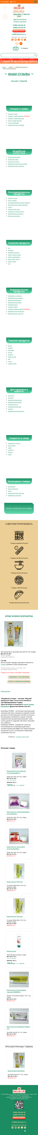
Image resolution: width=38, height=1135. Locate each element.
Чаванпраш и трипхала (15, 296)
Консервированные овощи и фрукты (19, 203)
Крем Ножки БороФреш (16, 1071)
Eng (21, 43)
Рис (9, 248)
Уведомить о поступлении (19, 677)
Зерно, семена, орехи (14, 255)
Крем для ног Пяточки (15, 882)
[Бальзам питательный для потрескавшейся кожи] (19, 760)
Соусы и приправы (13, 123)
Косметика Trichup (13, 162)
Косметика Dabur (13, 159)
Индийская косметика (14, 407)
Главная (4, 67)
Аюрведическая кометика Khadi (17, 164)
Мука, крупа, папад (13, 259)
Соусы (10, 207)
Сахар (9, 454)
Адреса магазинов (19, 19)
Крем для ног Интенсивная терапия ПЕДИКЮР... (16, 991)
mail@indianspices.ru (19, 34)
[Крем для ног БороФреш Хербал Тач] (19, 1016)
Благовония (11, 486)
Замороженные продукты (15, 214)
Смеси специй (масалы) (15, 121)
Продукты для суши (14, 209)
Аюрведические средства (15, 313)
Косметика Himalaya (14, 157)
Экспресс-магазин (19, 22)
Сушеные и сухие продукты (16, 211)
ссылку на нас (25, 1095)
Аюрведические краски (15, 400)
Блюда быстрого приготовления (18, 205)
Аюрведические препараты (16, 411)
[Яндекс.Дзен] (22, 40)
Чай (9, 264)
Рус (17, 43)
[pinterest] (25, 40)
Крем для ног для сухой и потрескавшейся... (16, 848)
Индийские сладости (14, 443)
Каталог (11, 67)
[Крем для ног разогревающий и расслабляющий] (19, 801)
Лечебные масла (13, 305)
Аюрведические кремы (14, 302)
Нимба (3, 664)
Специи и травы (12, 114)
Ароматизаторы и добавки (16, 125)
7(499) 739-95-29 (19, 28)
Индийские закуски (13, 252)
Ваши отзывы (19, 74)
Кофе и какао (12, 261)
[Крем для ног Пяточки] (19, 871)
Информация (5, 691)
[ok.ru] (19, 40)
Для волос (11, 396)
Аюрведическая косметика (16, 166)
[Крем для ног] (19, 940)
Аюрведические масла (14, 300)
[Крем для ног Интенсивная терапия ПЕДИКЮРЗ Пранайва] (19, 979)
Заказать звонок (19, 31)
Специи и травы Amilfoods (16, 116)
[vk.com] (12, 40)
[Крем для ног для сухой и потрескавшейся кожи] (19, 836)
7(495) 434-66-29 (19, 25)
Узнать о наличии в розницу (19, 681)
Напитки (10, 354)
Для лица (10, 398)
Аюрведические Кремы (21, 67)
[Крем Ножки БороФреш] (19, 1060)
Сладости (11, 450)
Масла (10, 346)
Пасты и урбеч (12, 200)
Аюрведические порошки (15, 298)
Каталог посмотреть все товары (19, 508)
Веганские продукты (14, 216)
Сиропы (10, 348)
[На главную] (19, 9)
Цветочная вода (13, 489)
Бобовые (10, 250)
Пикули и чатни (12, 198)
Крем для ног (11, 951)
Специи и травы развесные (16, 118)
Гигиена (10, 409)
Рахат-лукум (11, 445)
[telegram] (16, 40)
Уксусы (10, 352)
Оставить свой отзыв (22, 737)
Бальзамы (11, 350)
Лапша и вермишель (14, 257)
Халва (9, 448)
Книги (9, 491)
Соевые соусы (12, 363)
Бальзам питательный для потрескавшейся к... (16, 772)
